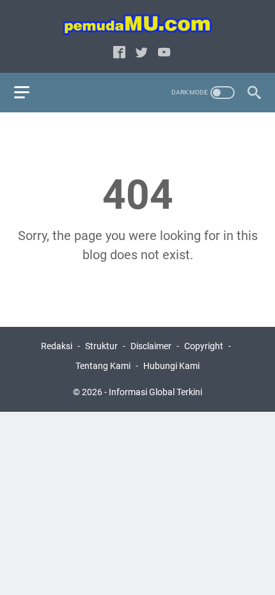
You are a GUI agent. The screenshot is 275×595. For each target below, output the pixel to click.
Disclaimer (150, 346)
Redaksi (56, 346)
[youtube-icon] (164, 53)
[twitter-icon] (142, 53)
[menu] (29, 92)
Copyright (203, 346)
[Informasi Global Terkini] (137, 24)
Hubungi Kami (171, 366)
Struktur (101, 346)
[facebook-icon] (119, 53)
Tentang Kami (102, 366)
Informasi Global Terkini (155, 392)
